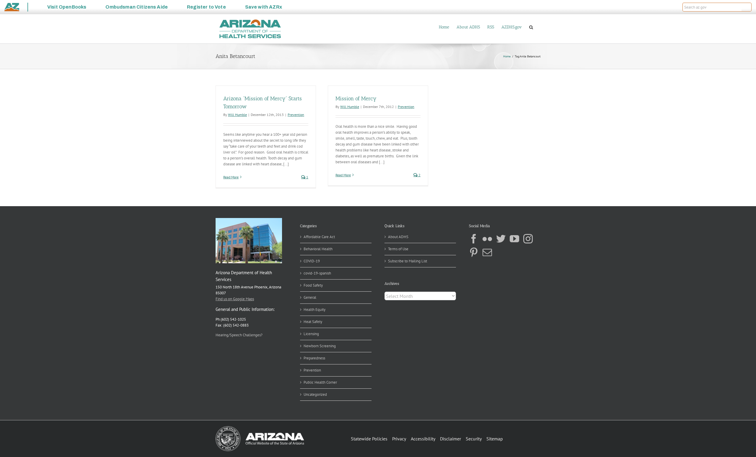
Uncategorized (315, 394)
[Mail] (487, 252)
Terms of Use (398, 248)
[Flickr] (487, 238)
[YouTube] (514, 238)
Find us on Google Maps (235, 298)
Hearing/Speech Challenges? (239, 334)
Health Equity (314, 309)
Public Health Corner (320, 382)
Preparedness (314, 358)
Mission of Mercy (356, 98)
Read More (231, 177)
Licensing (311, 333)
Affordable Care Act (319, 236)
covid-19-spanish (317, 273)
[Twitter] (501, 238)
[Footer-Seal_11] (260, 428)
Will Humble (237, 114)
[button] (747, 7)
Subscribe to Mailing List (407, 261)
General (310, 297)
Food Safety (313, 285)
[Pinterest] (473, 252)
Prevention (296, 114)
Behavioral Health (318, 248)
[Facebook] (473, 238)
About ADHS (398, 236)
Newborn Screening (320, 345)
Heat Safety (313, 321)
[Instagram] (528, 238)
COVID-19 (312, 261)
